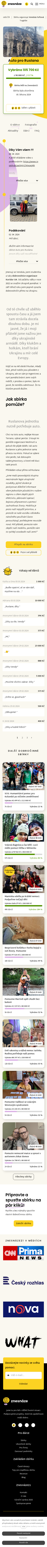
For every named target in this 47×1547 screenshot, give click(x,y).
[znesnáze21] (11, 4)
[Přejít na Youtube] (27, 1425)
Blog (23, 1477)
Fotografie (31, 125)
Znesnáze (22, 1485)
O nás (23, 1496)
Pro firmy (23, 1448)
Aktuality (13, 131)
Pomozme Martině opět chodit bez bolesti (22, 1000)
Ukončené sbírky (23, 1444)
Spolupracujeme (23, 1503)
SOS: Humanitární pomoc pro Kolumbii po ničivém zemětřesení (22, 795)
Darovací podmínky (23, 1451)
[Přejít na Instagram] (20, 1425)
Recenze (23, 1474)
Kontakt (23, 1492)
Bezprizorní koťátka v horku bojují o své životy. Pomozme (23, 949)
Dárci (26, 131)
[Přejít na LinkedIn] (33, 1425)
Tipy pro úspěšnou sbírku (23, 1470)
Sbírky (23, 1440)
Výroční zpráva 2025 (23, 1500)
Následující (31, 738)
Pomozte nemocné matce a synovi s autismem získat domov (23, 1155)
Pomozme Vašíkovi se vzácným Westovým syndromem (20, 1103)
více (23, 1526)
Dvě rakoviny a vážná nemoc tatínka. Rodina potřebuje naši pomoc (23, 1052)
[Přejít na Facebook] (14, 1425)
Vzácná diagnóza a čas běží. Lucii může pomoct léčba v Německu (21, 846)
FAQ (37, 131)
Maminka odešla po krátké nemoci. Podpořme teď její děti (22, 898)
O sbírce (15, 125)
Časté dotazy (24, 1466)
